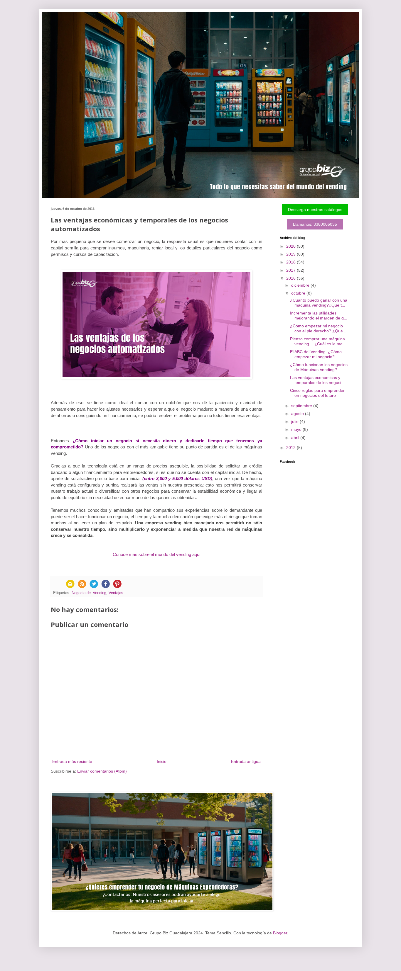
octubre (298, 293)
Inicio (161, 761)
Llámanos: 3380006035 (315, 224)
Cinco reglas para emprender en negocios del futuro (317, 393)
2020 (291, 246)
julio (295, 421)
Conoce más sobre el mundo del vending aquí (157, 554)
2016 (291, 278)
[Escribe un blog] (81, 583)
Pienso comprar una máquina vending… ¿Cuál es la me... (318, 341)
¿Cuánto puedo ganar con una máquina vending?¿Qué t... (318, 302)
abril (295, 437)
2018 (291, 262)
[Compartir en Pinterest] (117, 583)
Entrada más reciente (72, 761)
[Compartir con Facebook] (105, 583)
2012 (291, 447)
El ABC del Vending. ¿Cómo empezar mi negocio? (316, 354)
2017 (291, 270)
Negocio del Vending (89, 593)
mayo (297, 429)
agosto (298, 413)
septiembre (302, 405)
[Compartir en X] (93, 583)
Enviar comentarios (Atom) (102, 771)
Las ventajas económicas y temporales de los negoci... (317, 380)
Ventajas (116, 593)
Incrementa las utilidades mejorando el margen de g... (318, 315)
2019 (291, 254)
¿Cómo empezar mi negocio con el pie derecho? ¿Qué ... (319, 328)
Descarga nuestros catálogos (315, 209)
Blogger (280, 933)
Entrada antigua (246, 761)
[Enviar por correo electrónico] (70, 583)
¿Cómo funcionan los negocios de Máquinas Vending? (319, 367)
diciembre (301, 285)
